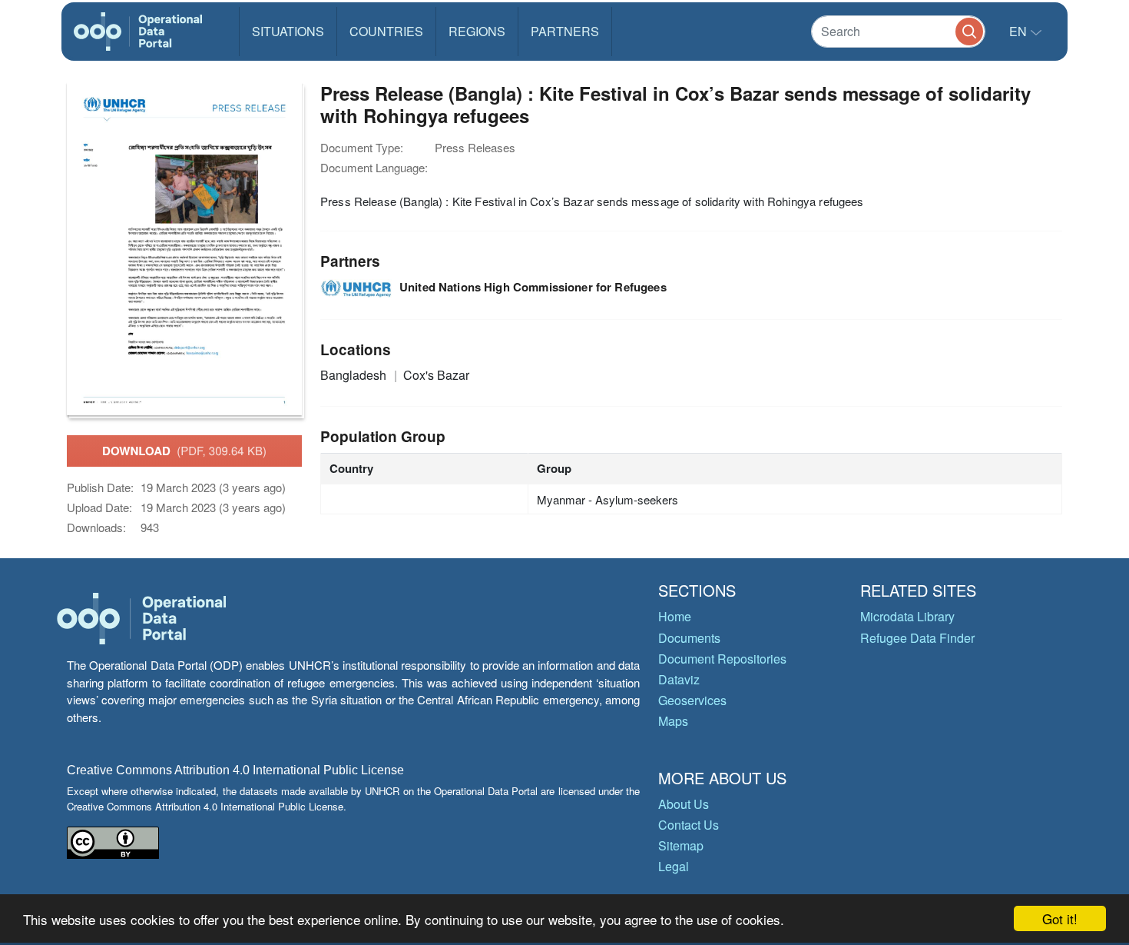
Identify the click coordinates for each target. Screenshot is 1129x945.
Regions (477, 31)
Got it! (1060, 918)
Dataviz (679, 679)
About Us (683, 804)
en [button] (1019, 31)
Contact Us (688, 825)
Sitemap (681, 845)
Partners (565, 31)
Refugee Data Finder (917, 638)
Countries (386, 31)
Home (674, 616)
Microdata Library (907, 616)
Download (184, 450)
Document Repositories (722, 658)
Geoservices (692, 700)
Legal (673, 866)
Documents (689, 638)
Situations (288, 31)
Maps (673, 721)
